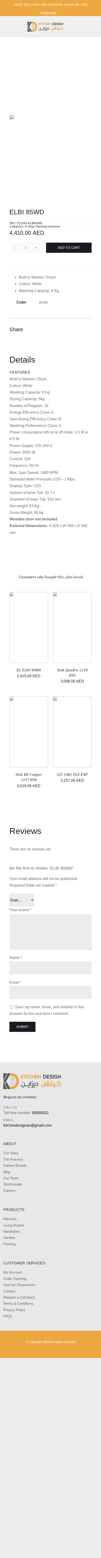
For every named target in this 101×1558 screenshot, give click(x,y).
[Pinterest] (79, 329)
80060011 (40, 1113)
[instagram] (30, 1350)
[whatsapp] (70, 1350)
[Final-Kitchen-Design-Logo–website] (45, 23)
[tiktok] (62, 1350)
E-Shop (30, 226)
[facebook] (38, 1350)
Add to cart (69, 247)
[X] (70, 329)
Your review (20, 910)
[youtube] (46, 1350)
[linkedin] (54, 1350)
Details (37, 623)
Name (15, 958)
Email (15, 982)
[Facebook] (62, 329)
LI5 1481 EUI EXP (72, 774)
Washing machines (48, 226)
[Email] (87, 329)
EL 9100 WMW (28, 670)
